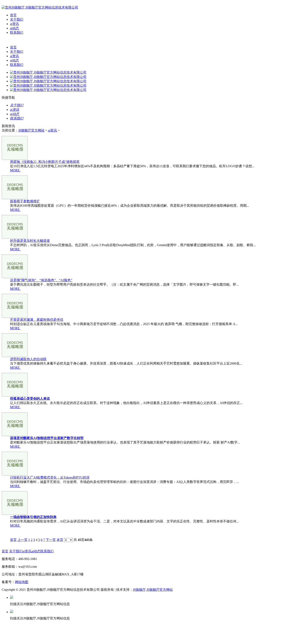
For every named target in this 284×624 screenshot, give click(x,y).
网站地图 (21, 582)
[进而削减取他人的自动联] (15, 356)
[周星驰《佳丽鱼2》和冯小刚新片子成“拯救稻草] (15, 158)
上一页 (22, 540)
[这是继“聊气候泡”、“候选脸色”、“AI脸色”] (15, 277)
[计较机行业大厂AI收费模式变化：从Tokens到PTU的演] (15, 474)
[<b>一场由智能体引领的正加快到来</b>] (15, 514)
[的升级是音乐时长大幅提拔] (15, 237)
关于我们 (16, 19)
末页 (60, 540)
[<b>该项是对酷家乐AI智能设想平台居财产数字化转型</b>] (15, 435)
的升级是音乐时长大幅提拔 (30, 240)
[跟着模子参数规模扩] (15, 198)
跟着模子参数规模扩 (25, 201)
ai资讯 (14, 24)
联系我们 (16, 32)
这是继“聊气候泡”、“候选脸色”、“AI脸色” (41, 280)
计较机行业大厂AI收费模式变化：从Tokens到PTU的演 (49, 477)
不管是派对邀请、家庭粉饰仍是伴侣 (36, 319)
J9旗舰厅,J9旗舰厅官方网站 (153, 589)
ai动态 (14, 28)
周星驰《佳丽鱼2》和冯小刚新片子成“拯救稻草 (45, 161)
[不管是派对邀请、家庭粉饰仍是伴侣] (15, 316)
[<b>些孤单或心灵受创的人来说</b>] (15, 395)
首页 (13, 15)
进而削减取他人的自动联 (28, 359)
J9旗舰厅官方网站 (31, 130)
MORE (15, 170)
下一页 (51, 540)
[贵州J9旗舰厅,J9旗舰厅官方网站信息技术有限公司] (40, 7)
